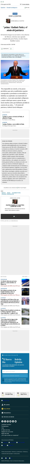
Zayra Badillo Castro (17, 21)
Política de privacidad (6, 451)
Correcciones (17, 453)
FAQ (2, 428)
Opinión (3, 7)
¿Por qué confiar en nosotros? (9, 435)
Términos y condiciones (17, 451)
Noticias (3, 276)
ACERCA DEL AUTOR (15, 198)
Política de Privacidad (22, 378)
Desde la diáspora (12, 7)
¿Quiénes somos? (6, 424)
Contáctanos (4, 426)
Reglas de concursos (7, 431)
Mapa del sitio (5, 433)
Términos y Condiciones (8, 379)
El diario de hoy (5, 430)
